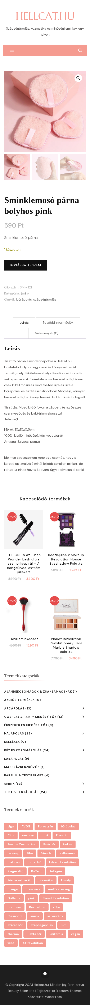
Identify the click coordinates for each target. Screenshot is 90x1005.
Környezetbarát (19, 880)
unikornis (56, 934)
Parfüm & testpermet (24, 775)
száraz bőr (15, 925)
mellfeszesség (59, 889)
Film (30, 853)
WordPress (53, 997)
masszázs (33, 889)
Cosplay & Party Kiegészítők (30, 717)
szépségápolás (44, 299)
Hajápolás (14, 733)
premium (14, 907)
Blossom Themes (69, 991)
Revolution (37, 907)
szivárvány (55, 916)
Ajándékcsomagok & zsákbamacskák (38, 691)
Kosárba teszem (25, 265)
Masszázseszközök (22, 767)
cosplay (28, 835)
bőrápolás (24, 299)
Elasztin (62, 835)
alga (11, 826)
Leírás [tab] (24, 322)
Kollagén (55, 871)
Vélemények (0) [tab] (46, 333)
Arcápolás (14, 708)
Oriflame (14, 898)
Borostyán (45, 826)
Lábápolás (14, 759)
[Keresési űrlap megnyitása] (80, 50)
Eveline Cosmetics (21, 844)
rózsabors (15, 916)
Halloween (67, 853)
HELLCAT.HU (45, 16)
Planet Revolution (55, 898)
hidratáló (34, 862)
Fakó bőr (49, 844)
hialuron (14, 862)
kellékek (12, 742)
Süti (64, 925)
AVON (26, 826)
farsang (13, 853)
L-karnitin (46, 880)
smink (34, 916)
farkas (67, 844)
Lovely (66, 880)
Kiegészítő (15, 871)
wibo (11, 943)
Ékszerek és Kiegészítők (26, 725)
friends (46, 853)
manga (13, 889)
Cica (11, 835)
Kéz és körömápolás (23, 750)
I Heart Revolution (62, 862)
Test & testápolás (21, 792)
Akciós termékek (19, 700)
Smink (25, 293)
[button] (78, 78)
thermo (13, 934)
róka (56, 907)
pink (31, 898)
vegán (75, 934)
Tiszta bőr (34, 934)
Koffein (36, 871)
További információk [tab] (57, 322)
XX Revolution (32, 943)
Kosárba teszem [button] (23, 538)
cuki (45, 835)
